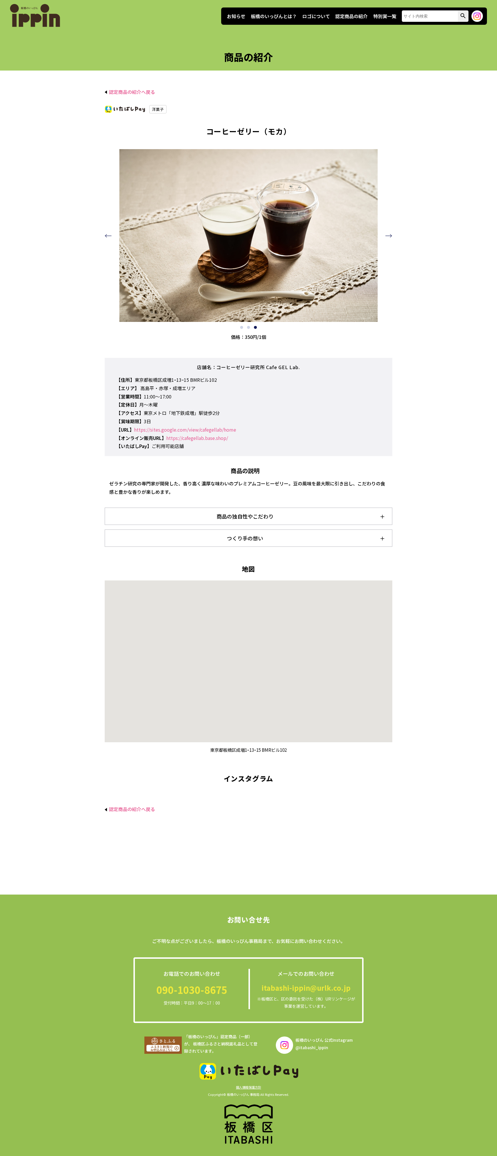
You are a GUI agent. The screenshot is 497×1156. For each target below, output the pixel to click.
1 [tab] (241, 328)
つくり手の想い (245, 538)
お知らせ (236, 16)
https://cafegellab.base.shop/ (197, 437)
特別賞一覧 (384, 16)
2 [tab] (248, 328)
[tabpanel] (248, 235)
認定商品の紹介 (351, 16)
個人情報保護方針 (248, 1087)
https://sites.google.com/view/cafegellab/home (185, 429)
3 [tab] (255, 328)
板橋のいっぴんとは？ (274, 16)
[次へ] (389, 235)
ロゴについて (316, 16)
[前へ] (108, 235)
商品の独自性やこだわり (245, 516)
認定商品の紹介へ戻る (131, 91)
